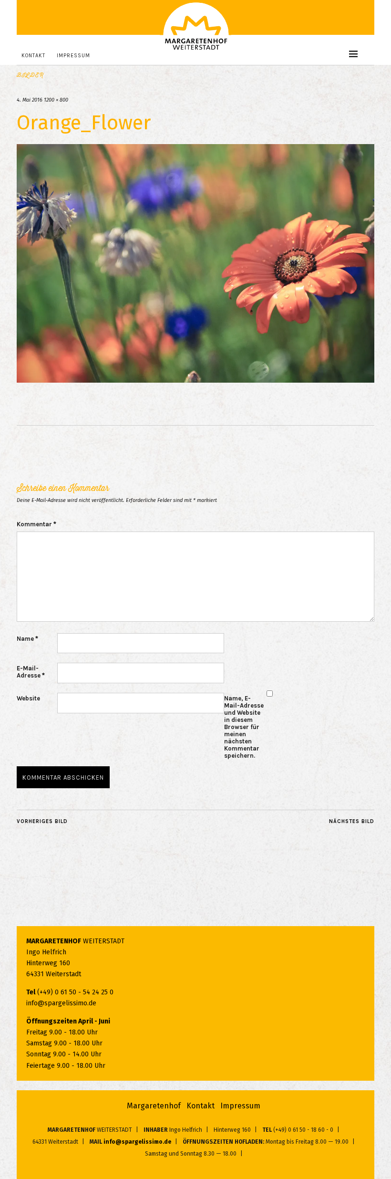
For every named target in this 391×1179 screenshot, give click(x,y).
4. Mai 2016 (29, 100)
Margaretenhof (154, 1105)
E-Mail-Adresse (31, 672)
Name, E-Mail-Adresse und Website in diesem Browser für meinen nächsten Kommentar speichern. (244, 727)
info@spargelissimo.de (61, 1003)
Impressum (73, 55)
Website (28, 698)
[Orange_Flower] (195, 380)
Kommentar (36, 524)
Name (27, 638)
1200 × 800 (56, 100)
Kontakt (33, 55)
